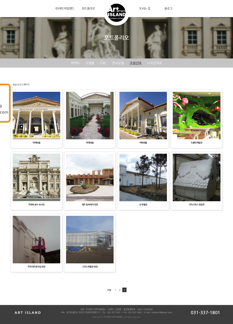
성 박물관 (143, 204)
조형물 (89, 63)
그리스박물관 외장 (90, 266)
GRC (103, 63)
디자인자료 (154, 63)
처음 (109, 290)
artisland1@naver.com (161, 312)
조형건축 (136, 63)
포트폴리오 (88, 8)
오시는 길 (144, 8)
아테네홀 (36, 142)
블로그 (168, 8)
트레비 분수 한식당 (36, 204)
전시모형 (118, 63)
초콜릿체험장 (196, 142)
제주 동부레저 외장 (90, 204)
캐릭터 (75, 63)
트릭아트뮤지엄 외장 (36, 266)
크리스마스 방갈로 (197, 204)
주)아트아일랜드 (64, 8)
